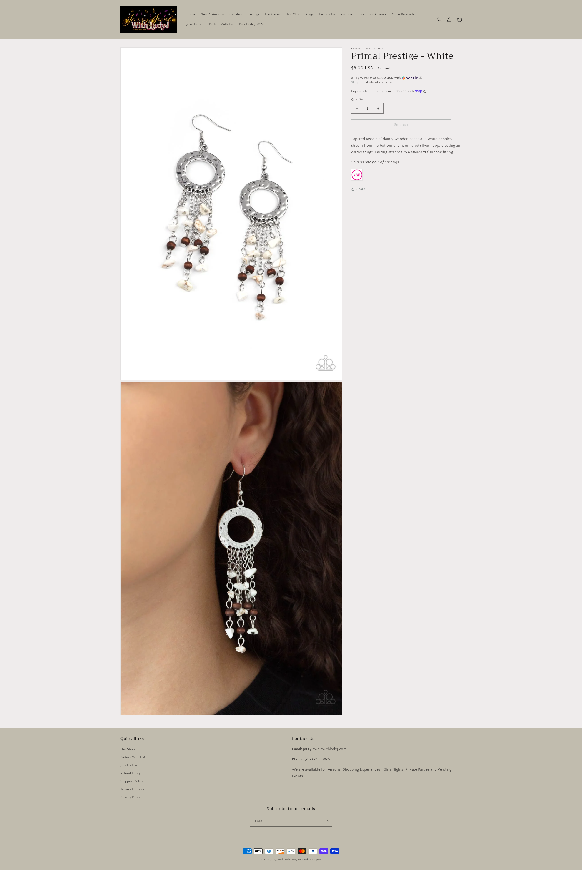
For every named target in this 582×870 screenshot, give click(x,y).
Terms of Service (132, 789)
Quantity (357, 99)
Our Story (127, 749)
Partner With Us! (132, 757)
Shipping (357, 82)
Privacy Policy (130, 797)
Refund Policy (130, 773)
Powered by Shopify (309, 859)
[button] (212, 14)
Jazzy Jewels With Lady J (284, 859)
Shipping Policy (131, 781)
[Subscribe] (327, 821)
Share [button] (360, 189)
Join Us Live (129, 765)
